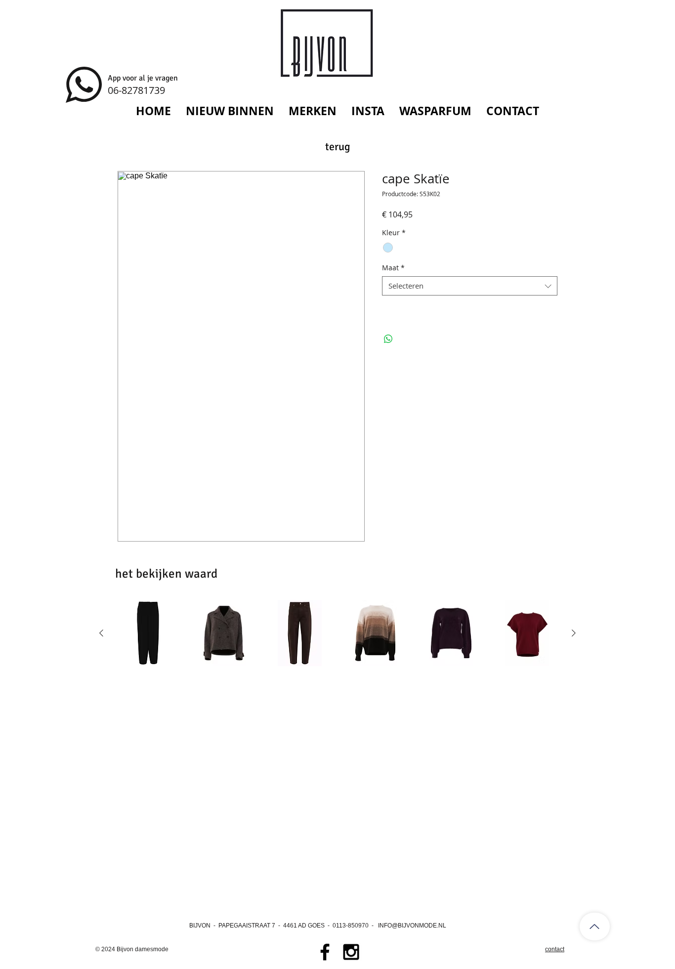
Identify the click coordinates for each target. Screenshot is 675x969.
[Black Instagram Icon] (351, 952)
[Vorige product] (101, 633)
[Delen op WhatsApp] (388, 339)
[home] (595, 926)
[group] (337, 633)
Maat (393, 267)
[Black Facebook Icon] (325, 952)
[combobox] (469, 285)
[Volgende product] (574, 633)
